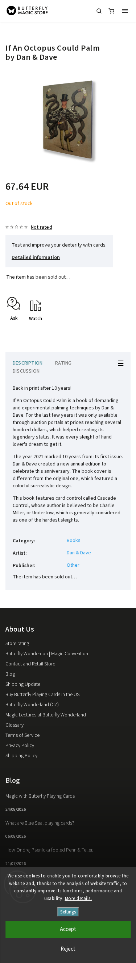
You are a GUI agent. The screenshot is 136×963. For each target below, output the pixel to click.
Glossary (14, 725)
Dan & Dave (79, 553)
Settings (68, 911)
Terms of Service (22, 735)
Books (74, 540)
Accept (68, 929)
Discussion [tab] (26, 371)
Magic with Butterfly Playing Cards (40, 796)
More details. (78, 898)
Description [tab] (27, 363)
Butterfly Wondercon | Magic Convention (46, 653)
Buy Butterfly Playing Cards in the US (42, 694)
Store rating (17, 643)
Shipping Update (22, 684)
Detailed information (36, 257)
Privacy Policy (19, 745)
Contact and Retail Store (30, 664)
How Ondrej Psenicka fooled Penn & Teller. (49, 850)
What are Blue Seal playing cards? (39, 823)
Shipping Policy (21, 755)
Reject (68, 949)
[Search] (99, 10)
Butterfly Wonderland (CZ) (32, 704)
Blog (10, 674)
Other (73, 565)
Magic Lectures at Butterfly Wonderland (45, 715)
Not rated (41, 227)
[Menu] (125, 11)
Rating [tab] (63, 363)
